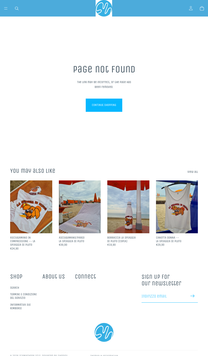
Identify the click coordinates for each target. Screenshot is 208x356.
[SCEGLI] (190, 225)
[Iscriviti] (192, 296)
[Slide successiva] (95, 206)
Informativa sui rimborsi (20, 306)
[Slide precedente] (64, 206)
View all (192, 172)
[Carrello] (201, 8)
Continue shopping (104, 105)
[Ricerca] (16, 8)
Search (14, 287)
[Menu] (6, 8)
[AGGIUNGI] (44, 225)
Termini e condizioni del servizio (23, 296)
